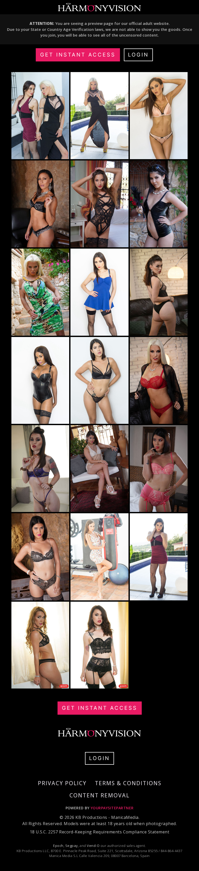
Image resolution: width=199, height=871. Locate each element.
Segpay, (72, 845)
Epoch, (58, 845)
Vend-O (93, 845)
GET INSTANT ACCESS (78, 55)
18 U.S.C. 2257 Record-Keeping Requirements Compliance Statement (99, 832)
